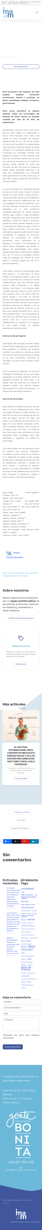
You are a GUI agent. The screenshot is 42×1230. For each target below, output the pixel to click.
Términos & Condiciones (31, 1222)
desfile (29, 913)
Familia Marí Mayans (27, 926)
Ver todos (22, 708)
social (23, 982)
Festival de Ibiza (26, 932)
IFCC (23, 953)
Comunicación (27, 908)
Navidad (29, 965)
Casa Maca (19, 573)
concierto (34, 910)
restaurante (25, 976)
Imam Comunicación (27, 956)
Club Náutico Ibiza (28, 905)
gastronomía (34, 938)
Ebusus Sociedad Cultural (27, 916)
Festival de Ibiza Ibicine (27, 935)
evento (31, 919)
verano (23, 988)
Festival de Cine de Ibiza (28, 929)
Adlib (23, 892)
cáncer (23, 913)
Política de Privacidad (17, 1222)
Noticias (17, 57)
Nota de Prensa (26, 968)
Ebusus (34, 913)
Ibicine (24, 947)
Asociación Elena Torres (28, 898)
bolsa (5, 573)
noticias (23, 973)
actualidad (27, 888)
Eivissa (23, 920)
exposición (30, 923)
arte (36, 895)
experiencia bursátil (10, 576)
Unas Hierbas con (27, 985)
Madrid (23, 959)
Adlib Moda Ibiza (27, 895)
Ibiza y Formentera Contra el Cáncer (27, 949)
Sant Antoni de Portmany (28, 979)
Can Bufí (11, 573)
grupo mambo (26, 941)
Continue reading (21, 779)
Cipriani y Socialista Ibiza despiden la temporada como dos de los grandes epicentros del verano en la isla (13, 945)
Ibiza (31, 946)
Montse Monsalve (27, 962)
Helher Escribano (26, 944)
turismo (28, 982)
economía (34, 573)
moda (29, 959)
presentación (31, 973)
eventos (23, 923)
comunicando (25, 910)
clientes (25, 901)
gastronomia (25, 938)
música (23, 965)
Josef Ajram (23, 576)
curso (27, 573)
